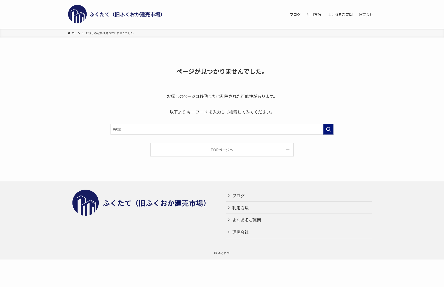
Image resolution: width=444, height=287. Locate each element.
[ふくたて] (119, 14)
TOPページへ (222, 149)
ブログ (238, 195)
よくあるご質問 (246, 220)
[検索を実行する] (328, 129)
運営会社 (240, 232)
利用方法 (240, 208)
